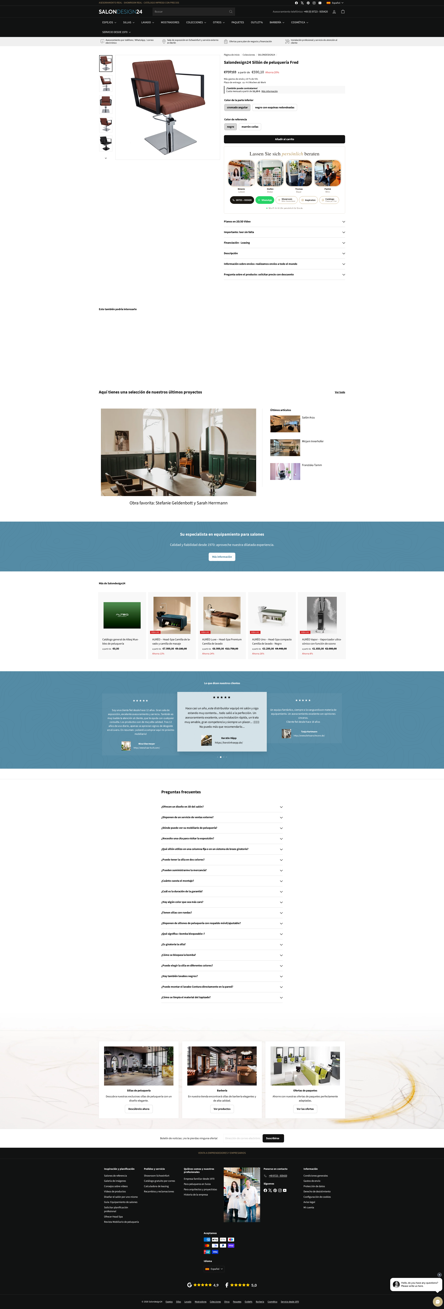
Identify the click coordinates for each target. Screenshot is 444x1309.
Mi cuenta (309, 1207)
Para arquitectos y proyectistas (200, 1189)
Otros (217, 22)
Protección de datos (314, 1186)
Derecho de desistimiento (317, 1191)
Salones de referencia (115, 1176)
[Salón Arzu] (285, 423)
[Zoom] (168, 107)
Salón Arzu (308, 417)
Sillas (127, 22)
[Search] (231, 12)
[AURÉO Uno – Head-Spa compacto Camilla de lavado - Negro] (272, 625)
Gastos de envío (312, 1181)
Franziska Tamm (312, 465)
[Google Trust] (203, 1285)
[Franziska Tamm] (285, 471)
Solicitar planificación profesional (116, 1209)
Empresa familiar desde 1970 (199, 1179)
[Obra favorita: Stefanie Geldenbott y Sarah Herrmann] (178, 452)
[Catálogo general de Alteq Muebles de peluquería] (122, 623)
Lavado (146, 22)
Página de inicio (232, 55)
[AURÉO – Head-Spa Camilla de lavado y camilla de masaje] (172, 625)
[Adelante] (106, 157)
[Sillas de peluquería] (138, 1066)
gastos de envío (236, 79)
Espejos (108, 22)
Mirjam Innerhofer (313, 441)
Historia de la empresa (196, 1194)
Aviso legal (309, 1202)
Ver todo (340, 392)
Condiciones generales (316, 1176)
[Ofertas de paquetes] (305, 1066)
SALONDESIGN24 (266, 55)
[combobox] (194, 12)
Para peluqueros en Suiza (197, 1184)
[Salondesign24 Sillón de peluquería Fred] (118, 348)
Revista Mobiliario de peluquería (121, 1222)
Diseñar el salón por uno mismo (121, 1197)
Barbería (276, 22)
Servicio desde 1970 (115, 32)
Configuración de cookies (317, 1197)
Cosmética (298, 22)
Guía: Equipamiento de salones (120, 1202)
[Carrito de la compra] (343, 12)
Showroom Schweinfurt (156, 1176)
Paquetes (238, 22)
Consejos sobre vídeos (116, 1186)
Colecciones (194, 22)
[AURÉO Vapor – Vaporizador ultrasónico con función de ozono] (322, 625)
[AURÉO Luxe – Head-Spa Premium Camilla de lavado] (222, 625)
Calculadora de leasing (156, 1186)
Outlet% (257, 22)
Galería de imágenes (115, 1181)
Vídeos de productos (115, 1191)
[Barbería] (222, 1066)
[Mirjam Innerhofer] (285, 447)
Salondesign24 (116, 583)
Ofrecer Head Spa (113, 1217)
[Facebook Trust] (241, 1285)
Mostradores (170, 22)
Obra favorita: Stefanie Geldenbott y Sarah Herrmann (179, 503)
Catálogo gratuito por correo (159, 1181)
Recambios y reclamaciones (159, 1191)
